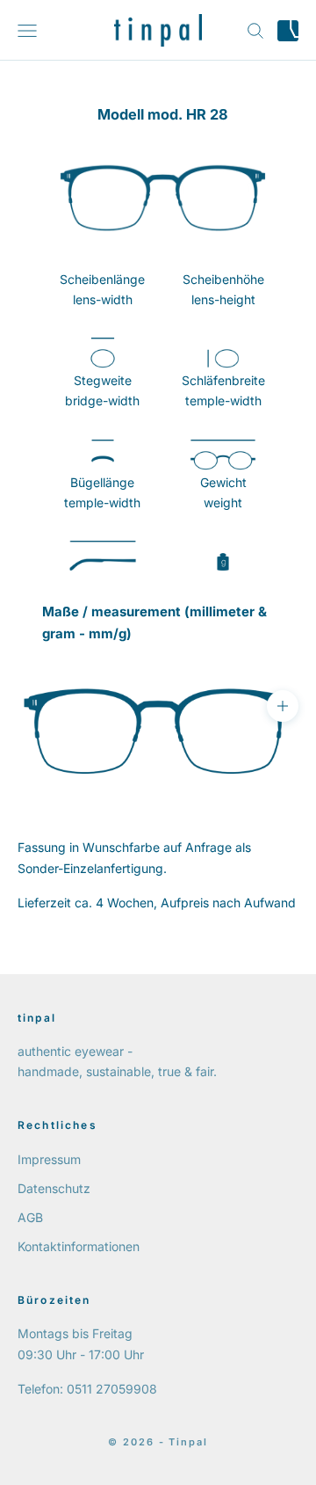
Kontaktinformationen (79, 1246)
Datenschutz (54, 1188)
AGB (30, 1217)
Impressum (49, 1159)
